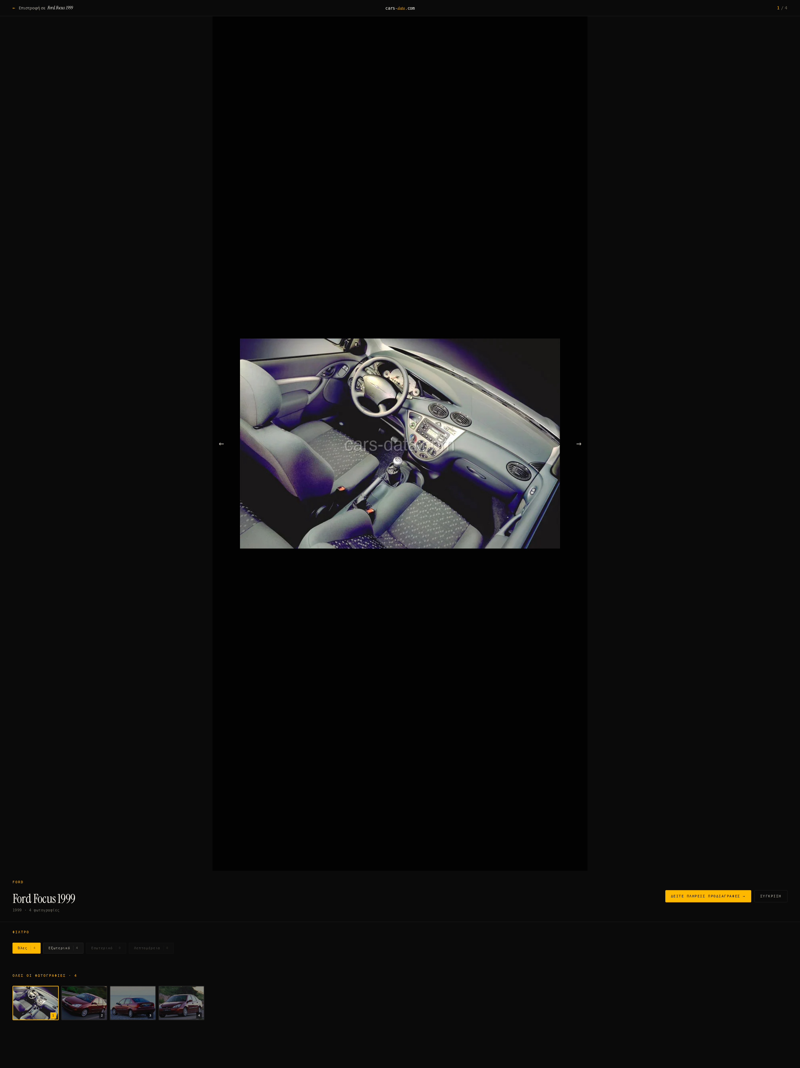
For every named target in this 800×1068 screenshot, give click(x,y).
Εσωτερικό (106, 948)
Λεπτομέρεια (151, 948)
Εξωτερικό (63, 948)
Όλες (26, 948)
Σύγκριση (771, 896)
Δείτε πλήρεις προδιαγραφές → (708, 896)
